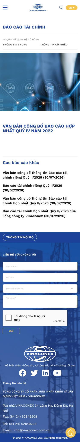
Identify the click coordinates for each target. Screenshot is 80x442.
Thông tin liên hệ (14, 383)
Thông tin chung (15, 44)
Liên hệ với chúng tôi (19, 254)
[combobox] (40, 288)
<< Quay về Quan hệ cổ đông (21, 39)
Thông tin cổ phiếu (54, 44)
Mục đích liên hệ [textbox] (14, 288)
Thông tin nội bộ (19, 237)
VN (70, 7)
